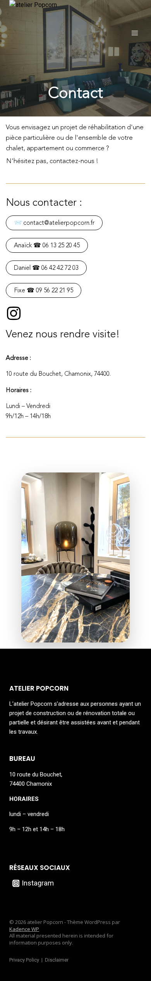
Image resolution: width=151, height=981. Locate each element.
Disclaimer (57, 960)
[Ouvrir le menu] (134, 33)
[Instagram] (13, 313)
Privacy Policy (24, 960)
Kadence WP (24, 928)
